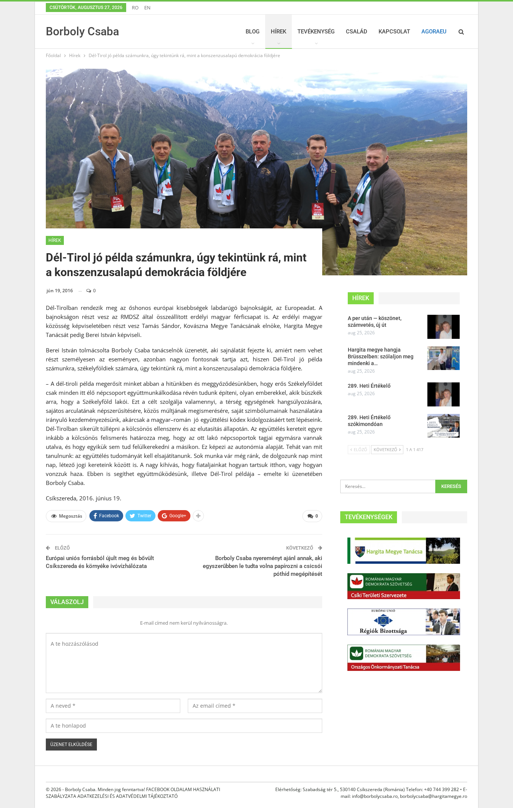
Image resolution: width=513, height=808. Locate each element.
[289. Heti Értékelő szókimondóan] (443, 426)
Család (356, 31)
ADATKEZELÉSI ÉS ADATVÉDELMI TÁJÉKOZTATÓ (127, 796)
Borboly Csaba (82, 31)
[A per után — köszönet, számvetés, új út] (443, 327)
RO (135, 7)
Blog (253, 31)
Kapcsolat (394, 31)
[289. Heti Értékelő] (443, 394)
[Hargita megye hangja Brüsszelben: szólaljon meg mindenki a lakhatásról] (443, 358)
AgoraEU (434, 31)
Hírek (278, 31)
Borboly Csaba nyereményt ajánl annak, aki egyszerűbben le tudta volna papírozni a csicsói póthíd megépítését (262, 566)
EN (147, 7)
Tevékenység (316, 31)
